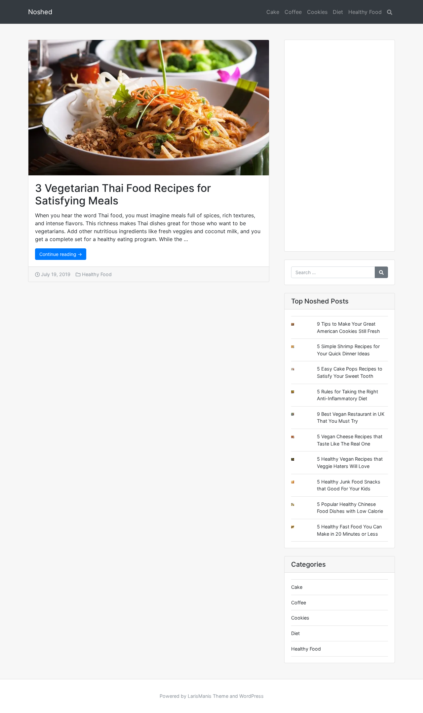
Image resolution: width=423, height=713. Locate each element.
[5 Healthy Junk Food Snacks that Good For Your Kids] (297, 482)
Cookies (317, 12)
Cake (272, 12)
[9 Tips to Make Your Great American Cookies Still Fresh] (297, 324)
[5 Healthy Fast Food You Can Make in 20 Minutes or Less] (297, 526)
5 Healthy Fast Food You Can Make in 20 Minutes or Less (349, 530)
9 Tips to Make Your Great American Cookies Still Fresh (348, 327)
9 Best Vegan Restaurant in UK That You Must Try (350, 417)
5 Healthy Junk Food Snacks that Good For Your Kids (348, 485)
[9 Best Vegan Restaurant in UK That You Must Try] (297, 414)
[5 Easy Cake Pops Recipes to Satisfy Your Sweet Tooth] (297, 369)
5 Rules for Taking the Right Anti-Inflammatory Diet (347, 395)
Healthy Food (365, 12)
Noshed (40, 12)
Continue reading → (60, 254)
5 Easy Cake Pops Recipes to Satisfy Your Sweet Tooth (349, 372)
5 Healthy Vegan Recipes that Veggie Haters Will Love (350, 462)
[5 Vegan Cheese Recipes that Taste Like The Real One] (297, 437)
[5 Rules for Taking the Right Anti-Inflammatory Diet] (297, 391)
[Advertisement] (339, 148)
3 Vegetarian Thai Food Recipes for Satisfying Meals (123, 194)
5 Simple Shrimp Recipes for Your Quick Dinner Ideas (348, 349)
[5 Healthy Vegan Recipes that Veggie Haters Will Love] (297, 459)
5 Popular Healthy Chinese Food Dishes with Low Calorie (350, 507)
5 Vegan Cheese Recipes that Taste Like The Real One (349, 440)
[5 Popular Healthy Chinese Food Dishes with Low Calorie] (297, 504)
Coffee (293, 12)
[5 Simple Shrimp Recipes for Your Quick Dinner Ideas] (297, 346)
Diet (338, 12)
